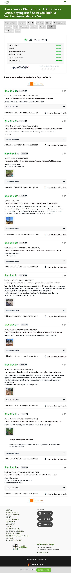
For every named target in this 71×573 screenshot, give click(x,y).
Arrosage (39, 23)
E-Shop (8, 517)
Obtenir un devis (43, 570)
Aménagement (10, 23)
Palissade (33, 27)
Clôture (48, 23)
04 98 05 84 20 (43, 552)
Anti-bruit (22, 23)
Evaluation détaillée (12, 107)
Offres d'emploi (12, 519)
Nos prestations (12, 512)
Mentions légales (13, 529)
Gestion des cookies (14, 540)
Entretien (8, 27)
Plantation (51, 27)
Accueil (9, 510)
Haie (15, 27)
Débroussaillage (59, 23)
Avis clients (10, 521)
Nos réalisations (13, 514)
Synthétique (9, 31)
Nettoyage (24, 27)
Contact (9, 526)
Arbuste (31, 23)
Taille (18, 31)
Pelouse (42, 27)
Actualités (10, 524)
